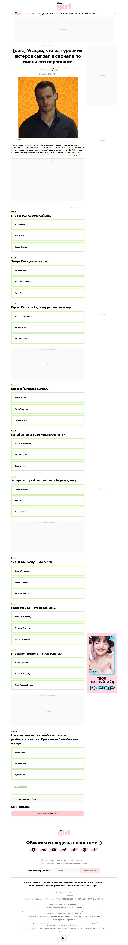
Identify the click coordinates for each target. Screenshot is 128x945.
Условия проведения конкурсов (64, 882)
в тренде (40, 14)
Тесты (48, 46)
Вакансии (36, 882)
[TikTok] (74, 850)
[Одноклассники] (94, 850)
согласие (50, 860)
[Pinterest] (84, 850)
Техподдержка (92, 886)
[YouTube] (53, 850)
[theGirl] (18, 13)
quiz (34, 799)
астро (96, 14)
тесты (60, 14)
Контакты (28, 882)
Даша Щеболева (20, 786)
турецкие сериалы (22, 799)
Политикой (49, 863)
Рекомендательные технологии (73, 886)
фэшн (88, 14)
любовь (51, 14)
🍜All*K (30, 14)
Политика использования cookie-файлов (44, 886)
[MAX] (33, 850)
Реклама (47, 882)
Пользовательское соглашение (90, 882)
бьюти (79, 14)
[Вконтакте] (43, 850)
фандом (70, 14)
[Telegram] (64, 850)
